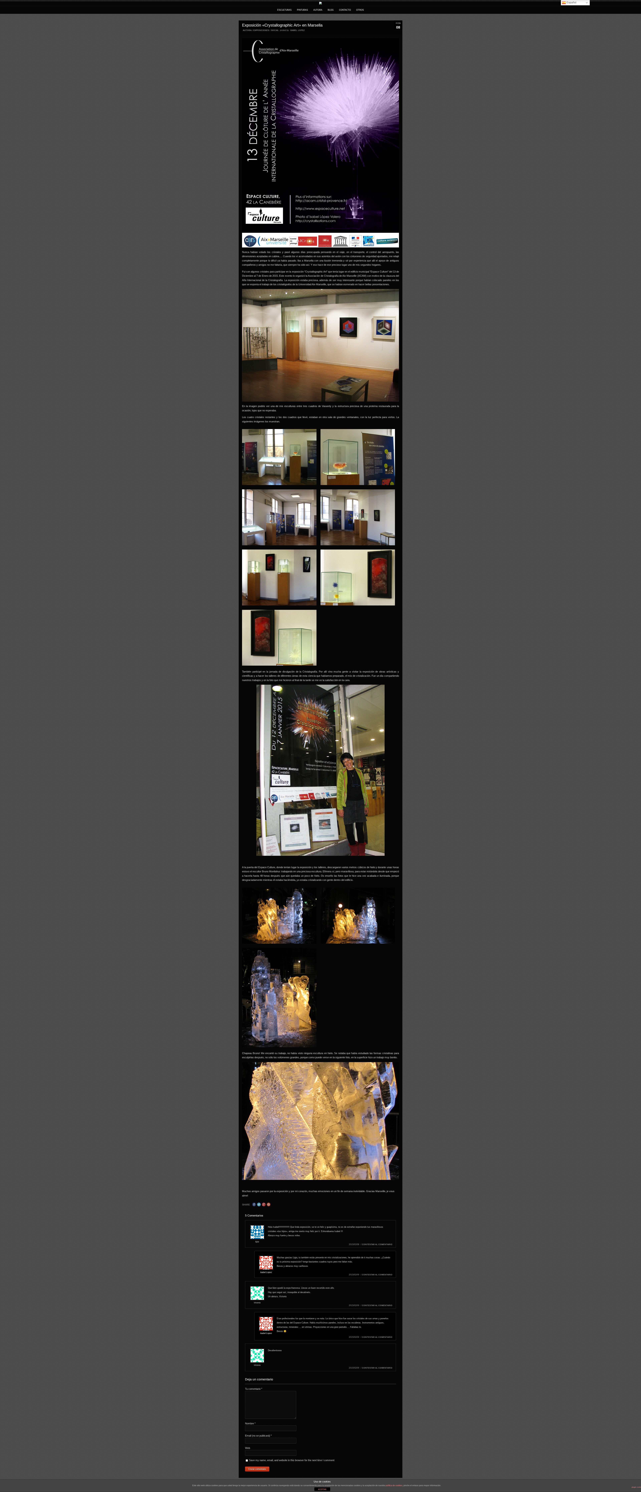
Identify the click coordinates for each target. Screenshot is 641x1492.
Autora (317, 10)
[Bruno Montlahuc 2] (357, 916)
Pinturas (302, 10)
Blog (331, 10)
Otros (360, 10)
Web (247, 1448)
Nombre (250, 1423)
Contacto (345, 10)
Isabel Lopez (297, 30)
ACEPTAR (322, 1489)
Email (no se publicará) (258, 1435)
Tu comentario (253, 1388)
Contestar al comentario (377, 1244)
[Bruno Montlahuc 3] (279, 998)
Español (571, 2)
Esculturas (284, 10)
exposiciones (261, 30)
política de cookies (394, 1485)
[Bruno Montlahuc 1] (279, 916)
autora (247, 30)
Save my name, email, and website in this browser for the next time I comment (291, 1460)
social (275, 30)
